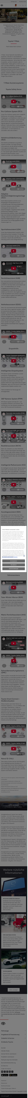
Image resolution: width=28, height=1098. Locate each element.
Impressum (15, 557)
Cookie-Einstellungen (13, 568)
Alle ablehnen (14, 564)
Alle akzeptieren (13, 561)
